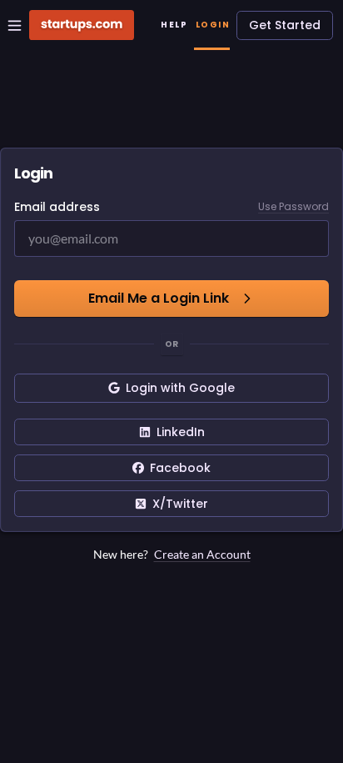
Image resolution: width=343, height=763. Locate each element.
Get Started (285, 25)
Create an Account (202, 554)
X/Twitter (180, 503)
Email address (57, 206)
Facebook (180, 467)
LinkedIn (181, 432)
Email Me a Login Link (158, 298)
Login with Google (180, 387)
